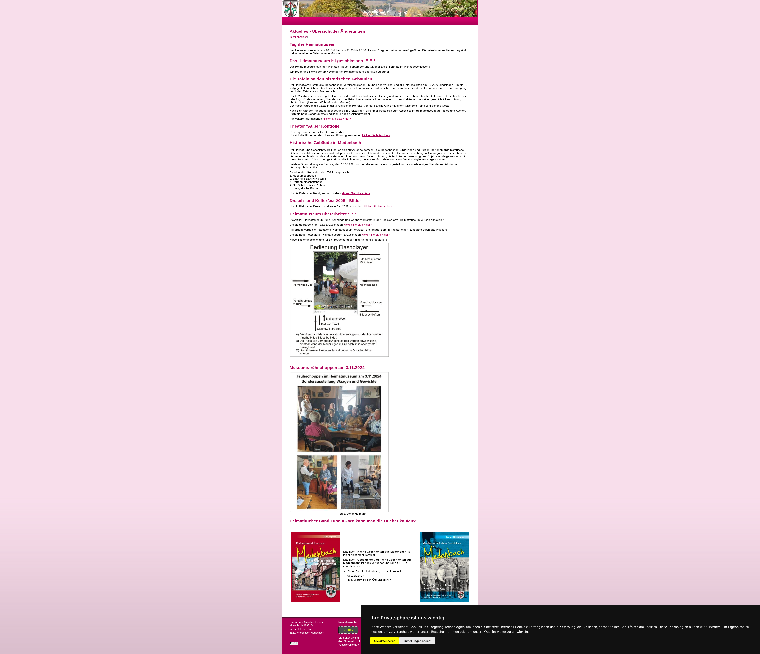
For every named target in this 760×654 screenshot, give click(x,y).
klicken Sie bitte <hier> (337, 118)
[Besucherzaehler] (348, 633)
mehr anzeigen (298, 36)
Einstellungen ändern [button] (417, 641)
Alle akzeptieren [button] (384, 641)
